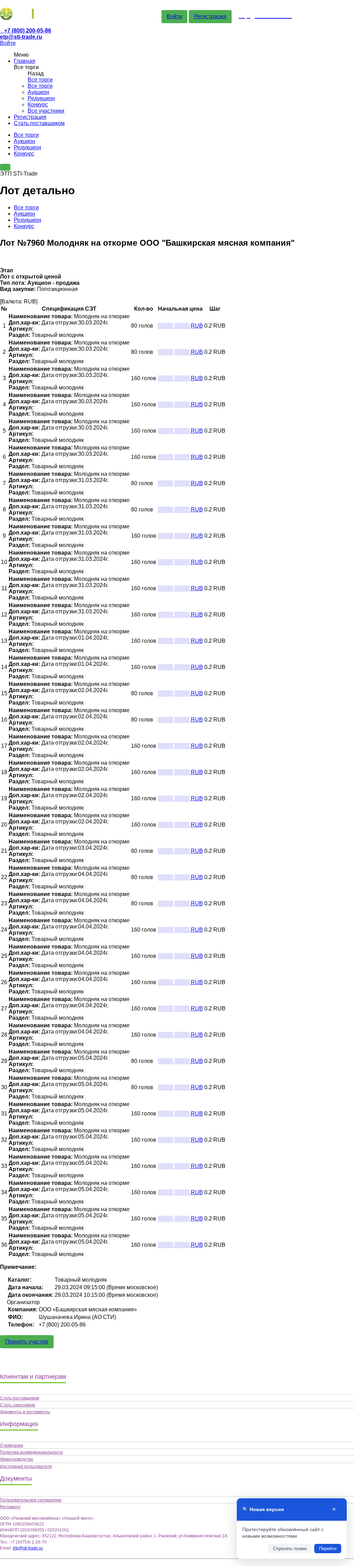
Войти (174, 16)
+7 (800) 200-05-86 (27, 31)
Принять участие (26, 1342)
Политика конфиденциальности (31, 1452)
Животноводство (16, 1459)
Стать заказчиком (17, 1405)
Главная (24, 61)
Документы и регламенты (25, 1411)
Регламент (10, 1506)
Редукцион (41, 98)
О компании (11, 1445)
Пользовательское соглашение (31, 1500)
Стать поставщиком (39, 123)
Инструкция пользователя (26, 1466)
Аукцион (38, 92)
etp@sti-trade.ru (21, 37)
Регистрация (210, 16)
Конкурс (38, 104)
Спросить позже (290, 1548)
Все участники (46, 111)
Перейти (327, 1548)
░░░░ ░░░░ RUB (180, 326)
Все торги (40, 80)
